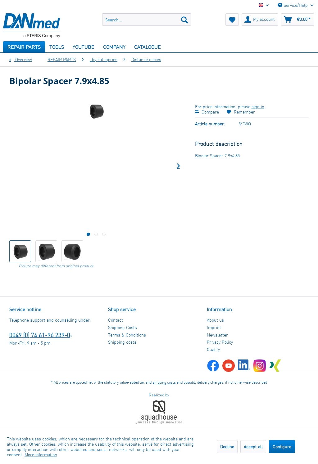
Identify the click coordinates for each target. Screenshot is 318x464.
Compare (209, 111)
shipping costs (164, 382)
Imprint (214, 327)
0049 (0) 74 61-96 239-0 (39, 334)
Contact (115, 320)
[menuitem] (146, 19)
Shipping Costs (122, 327)
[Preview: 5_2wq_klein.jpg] (20, 251)
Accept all (253, 446)
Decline (227, 446)
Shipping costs (122, 342)
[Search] (184, 19)
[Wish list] (232, 19)
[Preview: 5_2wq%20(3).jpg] (72, 251)
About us (215, 320)
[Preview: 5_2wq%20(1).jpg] (46, 251)
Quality (213, 349)
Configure (282, 446)
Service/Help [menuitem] (295, 5)
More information (41, 454)
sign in (258, 106)
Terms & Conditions (127, 334)
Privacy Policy (220, 342)
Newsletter (217, 334)
